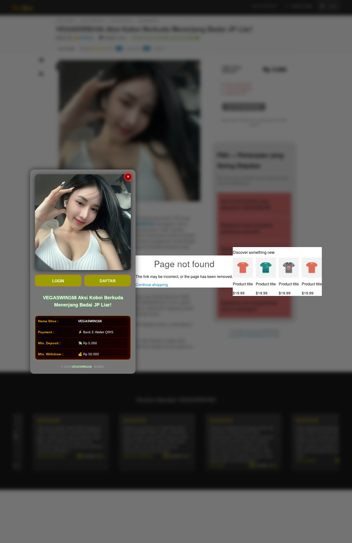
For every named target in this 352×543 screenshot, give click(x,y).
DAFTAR (108, 281)
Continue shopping (152, 284)
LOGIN (58, 281)
